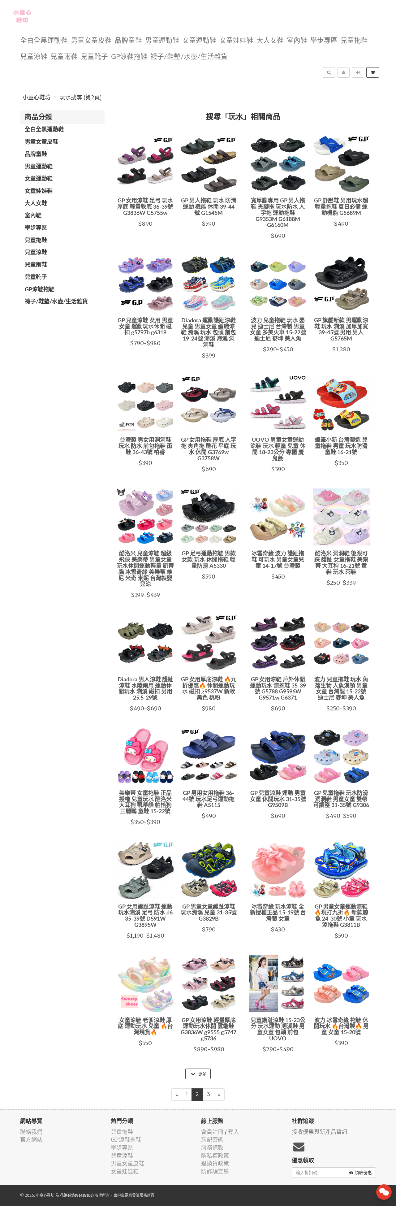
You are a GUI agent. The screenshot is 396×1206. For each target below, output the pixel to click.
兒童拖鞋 (354, 40)
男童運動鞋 (162, 40)
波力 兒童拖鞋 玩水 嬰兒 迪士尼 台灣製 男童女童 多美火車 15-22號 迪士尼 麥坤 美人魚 (278, 330)
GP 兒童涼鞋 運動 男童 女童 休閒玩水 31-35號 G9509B (278, 800)
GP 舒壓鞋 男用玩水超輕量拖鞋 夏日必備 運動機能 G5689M (341, 207)
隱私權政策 (215, 1155)
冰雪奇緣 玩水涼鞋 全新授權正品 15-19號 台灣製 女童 (278, 913)
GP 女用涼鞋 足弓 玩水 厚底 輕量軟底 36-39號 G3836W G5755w (145, 207)
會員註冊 (212, 1131)
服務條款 (212, 1147)
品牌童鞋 (128, 40)
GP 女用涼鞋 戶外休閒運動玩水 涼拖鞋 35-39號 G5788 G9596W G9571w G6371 (278, 689)
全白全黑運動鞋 (44, 40)
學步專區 (324, 40)
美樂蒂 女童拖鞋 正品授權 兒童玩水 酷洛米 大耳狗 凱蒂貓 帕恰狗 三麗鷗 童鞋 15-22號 (145, 802)
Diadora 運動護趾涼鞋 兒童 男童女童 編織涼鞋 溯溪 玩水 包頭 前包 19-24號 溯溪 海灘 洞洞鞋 (208, 333)
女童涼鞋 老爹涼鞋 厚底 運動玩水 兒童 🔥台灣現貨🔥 (145, 1027)
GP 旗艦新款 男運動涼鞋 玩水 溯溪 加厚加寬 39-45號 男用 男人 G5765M (341, 330)
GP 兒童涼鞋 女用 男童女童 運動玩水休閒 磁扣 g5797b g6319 (145, 327)
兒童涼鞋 (33, 57)
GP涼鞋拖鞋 (129, 57)
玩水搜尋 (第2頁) (81, 97)
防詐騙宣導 (215, 1171)
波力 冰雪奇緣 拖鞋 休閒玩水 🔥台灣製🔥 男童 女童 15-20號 (341, 1027)
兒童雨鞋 (64, 57)
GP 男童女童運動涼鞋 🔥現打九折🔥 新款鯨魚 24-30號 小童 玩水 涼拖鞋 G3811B (341, 916)
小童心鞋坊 (36, 97)
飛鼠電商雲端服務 (132, 1195)
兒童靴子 (94, 57)
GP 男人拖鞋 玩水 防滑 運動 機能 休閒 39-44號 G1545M (208, 207)
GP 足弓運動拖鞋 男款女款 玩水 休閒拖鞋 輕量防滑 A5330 (209, 560)
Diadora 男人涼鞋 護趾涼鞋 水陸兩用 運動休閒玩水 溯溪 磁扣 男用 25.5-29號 (145, 689)
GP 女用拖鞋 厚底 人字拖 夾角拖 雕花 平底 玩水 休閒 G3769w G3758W (208, 449)
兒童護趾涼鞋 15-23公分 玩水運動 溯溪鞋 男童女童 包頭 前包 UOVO (278, 1030)
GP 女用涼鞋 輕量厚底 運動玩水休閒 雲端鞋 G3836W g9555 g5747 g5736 (208, 1030)
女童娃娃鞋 (236, 40)
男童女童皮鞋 (91, 40)
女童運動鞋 (199, 40)
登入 (233, 1131)
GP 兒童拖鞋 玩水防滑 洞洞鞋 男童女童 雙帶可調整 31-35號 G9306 (341, 800)
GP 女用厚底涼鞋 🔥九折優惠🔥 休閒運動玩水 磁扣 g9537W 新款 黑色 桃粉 (208, 689)
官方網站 (31, 1139)
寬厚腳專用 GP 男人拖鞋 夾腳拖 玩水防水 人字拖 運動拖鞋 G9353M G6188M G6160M (278, 213)
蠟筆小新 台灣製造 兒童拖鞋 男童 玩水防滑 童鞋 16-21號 (341, 446)
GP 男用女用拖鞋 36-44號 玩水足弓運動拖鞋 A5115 (209, 800)
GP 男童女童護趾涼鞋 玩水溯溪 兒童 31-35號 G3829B (209, 913)
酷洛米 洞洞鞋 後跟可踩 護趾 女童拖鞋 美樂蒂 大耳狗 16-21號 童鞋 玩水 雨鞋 (341, 563)
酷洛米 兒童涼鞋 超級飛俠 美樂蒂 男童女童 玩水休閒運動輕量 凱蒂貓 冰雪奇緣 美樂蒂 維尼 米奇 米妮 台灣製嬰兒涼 (145, 569)
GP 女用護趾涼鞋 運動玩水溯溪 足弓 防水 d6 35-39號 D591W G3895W (145, 916)
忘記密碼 (212, 1139)
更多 (202, 1074)
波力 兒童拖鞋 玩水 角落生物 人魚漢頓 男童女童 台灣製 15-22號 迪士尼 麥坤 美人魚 (341, 689)
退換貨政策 (215, 1163)
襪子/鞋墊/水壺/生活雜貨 (189, 57)
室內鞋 (297, 40)
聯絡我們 (31, 1131)
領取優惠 (363, 1172)
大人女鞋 (270, 40)
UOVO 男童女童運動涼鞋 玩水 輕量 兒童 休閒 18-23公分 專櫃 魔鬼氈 (277, 449)
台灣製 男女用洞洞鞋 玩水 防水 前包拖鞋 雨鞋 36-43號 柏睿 (145, 446)
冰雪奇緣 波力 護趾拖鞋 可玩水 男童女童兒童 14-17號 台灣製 (278, 560)
